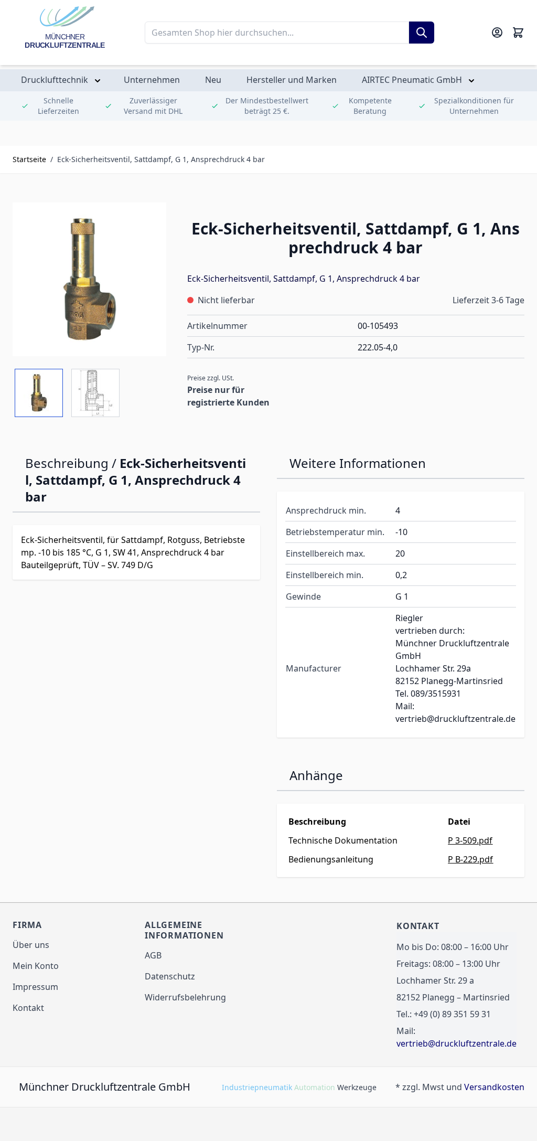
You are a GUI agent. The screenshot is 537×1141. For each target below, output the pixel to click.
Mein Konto (36, 966)
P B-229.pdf (470, 859)
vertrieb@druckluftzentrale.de (456, 1043)
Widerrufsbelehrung (185, 997)
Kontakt (28, 1008)
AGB (153, 955)
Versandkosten (494, 1087)
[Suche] (421, 33)
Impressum (35, 987)
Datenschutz (170, 976)
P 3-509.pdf (470, 840)
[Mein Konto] (497, 32)
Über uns (31, 945)
